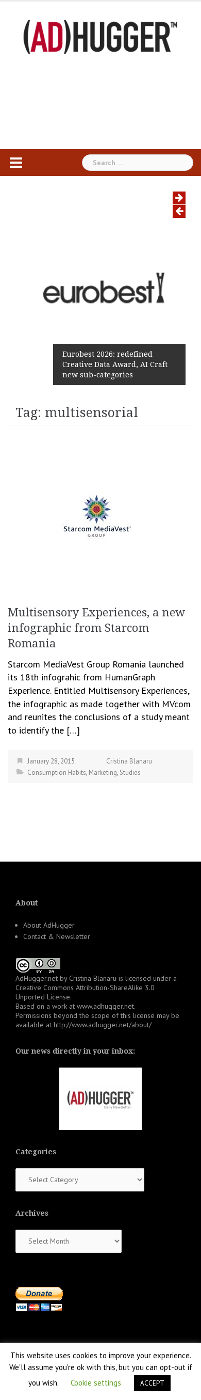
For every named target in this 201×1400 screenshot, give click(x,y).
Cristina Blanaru (129, 761)
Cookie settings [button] (96, 1383)
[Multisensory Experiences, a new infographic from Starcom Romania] (95, 511)
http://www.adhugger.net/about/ (103, 1024)
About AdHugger (49, 925)
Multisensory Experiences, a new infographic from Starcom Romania (96, 628)
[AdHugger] (100, 36)
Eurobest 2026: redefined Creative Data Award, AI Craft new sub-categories (114, 364)
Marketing (103, 772)
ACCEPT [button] (152, 1383)
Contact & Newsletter (56, 936)
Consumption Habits (56, 772)
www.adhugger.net (105, 1006)
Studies (130, 772)
